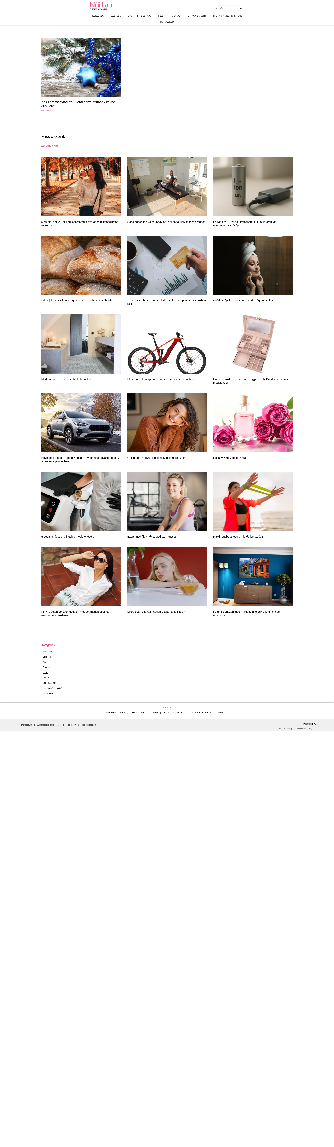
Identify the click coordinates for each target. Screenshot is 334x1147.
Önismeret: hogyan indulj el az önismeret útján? (157, 457)
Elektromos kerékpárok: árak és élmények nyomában (160, 379)
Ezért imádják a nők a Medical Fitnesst (151, 536)
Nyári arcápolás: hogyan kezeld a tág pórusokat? (244, 300)
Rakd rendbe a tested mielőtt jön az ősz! (238, 536)
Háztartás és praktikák (227, 16)
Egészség (98, 16)
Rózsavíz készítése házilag (230, 457)
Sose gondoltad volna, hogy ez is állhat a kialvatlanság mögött (166, 221)
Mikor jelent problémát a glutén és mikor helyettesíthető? (76, 300)
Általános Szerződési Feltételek (81, 725)
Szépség (116, 16)
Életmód (146, 16)
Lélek (161, 16)
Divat (131, 16)
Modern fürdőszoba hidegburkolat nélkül (66, 379)
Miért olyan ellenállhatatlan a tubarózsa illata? (156, 611)
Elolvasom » (47, 111)
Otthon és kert (197, 16)
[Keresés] (241, 8)
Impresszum (26, 725)
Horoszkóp (167, 22)
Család (176, 16)
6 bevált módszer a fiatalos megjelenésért (67, 536)
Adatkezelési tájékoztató (49, 725)
